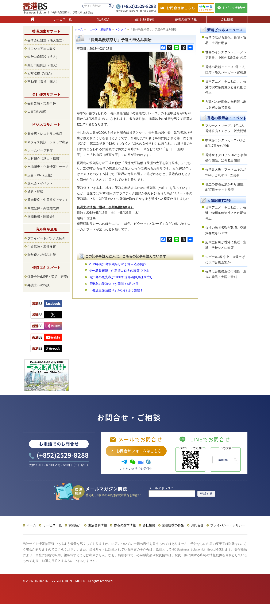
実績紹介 (103, 19)
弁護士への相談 (38, 285)
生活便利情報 (144, 19)
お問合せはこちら (180, 7)
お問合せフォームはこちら (139, 450)
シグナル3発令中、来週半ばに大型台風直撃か (225, 259)
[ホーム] (32, 19)
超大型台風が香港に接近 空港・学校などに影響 (225, 244)
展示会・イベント (40, 183)
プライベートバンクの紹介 (46, 238)
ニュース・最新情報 (99, 29)
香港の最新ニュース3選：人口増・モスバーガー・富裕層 (225, 69)
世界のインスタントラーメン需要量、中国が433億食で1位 (226, 54)
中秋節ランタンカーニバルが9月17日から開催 (225, 142)
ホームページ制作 (40, 150)
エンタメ (120, 29)
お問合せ (197, 525)
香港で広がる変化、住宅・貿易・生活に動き (225, 40)
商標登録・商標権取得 (43, 208)
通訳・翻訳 (35, 191)
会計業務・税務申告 (41, 103)
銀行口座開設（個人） (43, 65)
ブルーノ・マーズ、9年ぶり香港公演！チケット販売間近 (225, 128)
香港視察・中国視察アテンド (48, 200)
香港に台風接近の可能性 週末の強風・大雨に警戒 (225, 274)
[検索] (110, 6)
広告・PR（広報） (40, 175)
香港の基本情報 (186, 19)
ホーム (79, 29)
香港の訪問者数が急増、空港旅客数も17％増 (225, 230)
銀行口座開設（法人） (43, 57)
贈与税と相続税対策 (41, 255)
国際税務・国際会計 (41, 216)
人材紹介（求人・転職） (44, 158)
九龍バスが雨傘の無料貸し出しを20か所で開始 (225, 104)
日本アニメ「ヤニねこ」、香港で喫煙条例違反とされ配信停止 (225, 87)
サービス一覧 (62, 19)
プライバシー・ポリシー (227, 525)
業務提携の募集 (173, 525)
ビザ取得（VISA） (40, 73)
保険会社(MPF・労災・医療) (47, 276)
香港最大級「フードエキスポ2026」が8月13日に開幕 (225, 172)
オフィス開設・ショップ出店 (48, 142)
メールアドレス (160, 488)
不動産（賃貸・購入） (43, 81)
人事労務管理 (36, 112)
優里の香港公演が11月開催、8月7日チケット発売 (225, 186)
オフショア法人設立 (41, 48)
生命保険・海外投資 (41, 246)
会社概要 (227, 19)
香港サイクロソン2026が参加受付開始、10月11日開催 (226, 157)
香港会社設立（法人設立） (46, 40)
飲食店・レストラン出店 (44, 133)
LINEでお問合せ (234, 7)
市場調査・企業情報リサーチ (48, 166)
